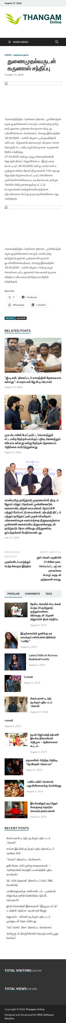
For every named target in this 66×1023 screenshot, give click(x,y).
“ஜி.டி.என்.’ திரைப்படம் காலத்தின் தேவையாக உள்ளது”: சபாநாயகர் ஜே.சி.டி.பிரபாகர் (33, 380)
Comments (32, 593)
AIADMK (21, 318)
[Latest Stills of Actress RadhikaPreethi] (15, 655)
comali (9, 720)
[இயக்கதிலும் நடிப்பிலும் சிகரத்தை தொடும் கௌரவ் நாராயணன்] (16, 803)
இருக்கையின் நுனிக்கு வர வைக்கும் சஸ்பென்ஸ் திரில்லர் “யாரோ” (38, 637)
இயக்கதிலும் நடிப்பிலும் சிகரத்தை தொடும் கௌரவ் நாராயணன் (44, 807)
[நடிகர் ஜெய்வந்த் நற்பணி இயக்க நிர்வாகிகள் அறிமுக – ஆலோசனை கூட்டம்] (16, 735)
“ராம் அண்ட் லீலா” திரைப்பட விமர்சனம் (29, 927)
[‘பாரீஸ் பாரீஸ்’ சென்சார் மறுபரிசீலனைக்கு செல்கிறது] (14, 782)
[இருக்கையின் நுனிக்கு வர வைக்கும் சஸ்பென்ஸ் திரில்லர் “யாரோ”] (11, 633)
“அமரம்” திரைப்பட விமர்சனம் (23, 859)
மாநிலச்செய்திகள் (21, 55)
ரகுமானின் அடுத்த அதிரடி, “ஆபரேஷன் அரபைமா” (42, 762)
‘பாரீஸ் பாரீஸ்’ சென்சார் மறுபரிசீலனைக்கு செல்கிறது (44, 783)
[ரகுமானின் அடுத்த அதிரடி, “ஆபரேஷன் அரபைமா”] (14, 760)
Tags (48, 593)
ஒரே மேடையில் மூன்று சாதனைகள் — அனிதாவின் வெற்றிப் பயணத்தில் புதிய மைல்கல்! (29, 870)
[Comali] (13, 677)
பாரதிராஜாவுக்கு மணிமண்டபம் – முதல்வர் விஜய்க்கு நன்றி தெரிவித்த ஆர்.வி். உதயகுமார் (31, 895)
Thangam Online (35, 1009)
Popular (13, 593)
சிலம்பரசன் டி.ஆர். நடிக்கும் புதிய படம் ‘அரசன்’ (41, 702)
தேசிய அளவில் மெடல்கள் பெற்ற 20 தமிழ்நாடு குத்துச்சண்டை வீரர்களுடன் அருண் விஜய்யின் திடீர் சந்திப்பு (45, 611)
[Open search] (57, 42)
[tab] (13, 594)
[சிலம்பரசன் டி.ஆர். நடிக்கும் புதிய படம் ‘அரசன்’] (16, 698)
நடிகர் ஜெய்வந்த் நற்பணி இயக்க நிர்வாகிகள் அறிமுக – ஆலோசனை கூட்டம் (44, 740)
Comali (28, 676)
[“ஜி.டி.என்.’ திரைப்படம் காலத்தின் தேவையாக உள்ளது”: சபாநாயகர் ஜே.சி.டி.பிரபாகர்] (33, 356)
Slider (8, 55)
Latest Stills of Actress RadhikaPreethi (43, 657)
